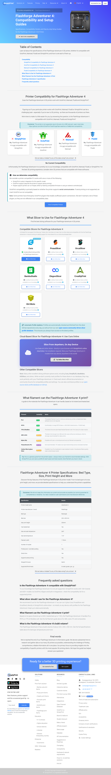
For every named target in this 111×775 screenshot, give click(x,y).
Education (38, 716)
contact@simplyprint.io (89, 686)
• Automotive (40, 742)
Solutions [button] (20, 3)
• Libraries (39, 730)
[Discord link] (8, 679)
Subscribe (24, 705)
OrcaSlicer (80, 248)
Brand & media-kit (62, 715)
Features (30, 3)
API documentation (63, 736)
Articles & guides (62, 683)
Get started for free (48, 666)
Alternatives (60, 697)
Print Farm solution (41, 683)
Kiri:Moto (30, 304)
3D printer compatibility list (25, 10)
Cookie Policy (83, 734)
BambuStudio (30, 276)
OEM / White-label (40, 746)
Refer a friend (61, 722)
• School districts (41, 727)
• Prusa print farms (42, 693)
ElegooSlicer (55, 276)
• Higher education (41, 723)
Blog (58, 680)
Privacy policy (83, 703)
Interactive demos (62, 687)
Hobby (37, 680)
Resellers (37, 749)
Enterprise (38, 739)
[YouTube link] (16, 679)
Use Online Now (32, 259)
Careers (86, 696)
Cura (31, 248)
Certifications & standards (87, 727)
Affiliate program (62, 726)
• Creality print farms (42, 696)
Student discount (62, 719)
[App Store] (13, 687)
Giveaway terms (84, 720)
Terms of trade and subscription (88, 699)
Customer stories (62, 690)
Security (81, 731)
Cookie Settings (86, 738)
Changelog (60, 745)
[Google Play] (13, 683)
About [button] (63, 3)
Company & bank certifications (88, 724)
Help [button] (44, 3)
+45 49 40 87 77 (87, 689)
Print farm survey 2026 (64, 694)
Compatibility (61, 749)
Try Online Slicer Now (62, 359)
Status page (60, 729)
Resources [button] (53, 3)
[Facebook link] (12, 679)
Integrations (60, 701)
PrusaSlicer (55, 248)
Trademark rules (84, 706)
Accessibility (82, 717)
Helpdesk (59, 733)
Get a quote (65, 666)
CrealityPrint (80, 276)
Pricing (37, 3)
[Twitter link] (20, 679)
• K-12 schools (40, 720)
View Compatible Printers (55, 204)
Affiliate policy (83, 710)
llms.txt (59, 763)
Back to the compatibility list (28, 36)
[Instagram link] (24, 679)
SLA (80, 713)
